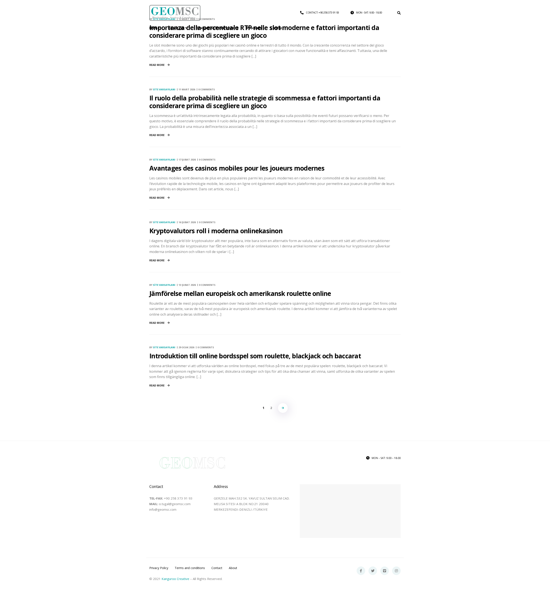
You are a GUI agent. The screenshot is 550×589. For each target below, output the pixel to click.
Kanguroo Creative (175, 579)
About (233, 567)
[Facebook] (361, 570)
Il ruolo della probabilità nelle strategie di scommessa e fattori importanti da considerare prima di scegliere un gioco (264, 102)
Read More (157, 65)
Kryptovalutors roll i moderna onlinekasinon (216, 230)
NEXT (283, 408)
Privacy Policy (158, 567)
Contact (216, 567)
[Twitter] (372, 570)
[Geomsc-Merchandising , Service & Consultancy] (174, 13)
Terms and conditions (190, 567)
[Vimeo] (384, 570)
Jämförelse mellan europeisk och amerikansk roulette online (240, 293)
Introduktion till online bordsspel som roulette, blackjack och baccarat (255, 355)
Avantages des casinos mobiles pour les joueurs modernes (236, 168)
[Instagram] (396, 570)
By (162, 89)
